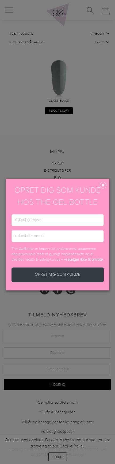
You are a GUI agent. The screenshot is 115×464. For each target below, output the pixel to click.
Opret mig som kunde (57, 275)
